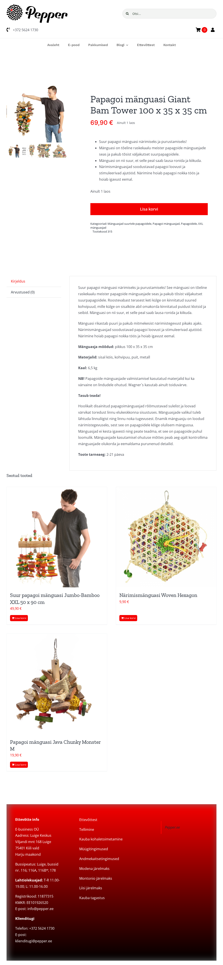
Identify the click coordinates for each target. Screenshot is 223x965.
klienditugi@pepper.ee (33, 941)
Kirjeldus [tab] (18, 281)
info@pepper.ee (40, 908)
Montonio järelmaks (95, 878)
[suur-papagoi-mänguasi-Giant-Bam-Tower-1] (37, 112)
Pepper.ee (172, 827)
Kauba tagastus (92, 897)
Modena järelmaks (94, 868)
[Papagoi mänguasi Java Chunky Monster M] (57, 684)
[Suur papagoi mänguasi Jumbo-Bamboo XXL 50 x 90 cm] (57, 537)
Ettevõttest (88, 819)
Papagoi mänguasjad (166, 224)
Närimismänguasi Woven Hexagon (158, 595)
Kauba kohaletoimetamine (101, 839)
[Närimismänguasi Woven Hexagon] (166, 537)
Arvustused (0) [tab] (23, 292)
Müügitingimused (93, 849)
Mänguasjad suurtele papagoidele (129, 224)
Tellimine (86, 829)
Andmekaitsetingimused (99, 858)
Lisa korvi (149, 209)
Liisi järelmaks (90, 888)
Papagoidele (189, 224)
